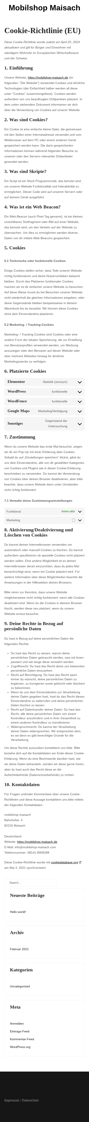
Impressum (11, 1100)
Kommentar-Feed (22, 1039)
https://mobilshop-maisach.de (48, 77)
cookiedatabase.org (64, 862)
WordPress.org (20, 1047)
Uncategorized (20, 986)
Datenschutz (30, 1100)
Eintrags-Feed (19, 1031)
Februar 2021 (19, 949)
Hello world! (18, 912)
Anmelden (17, 1023)
